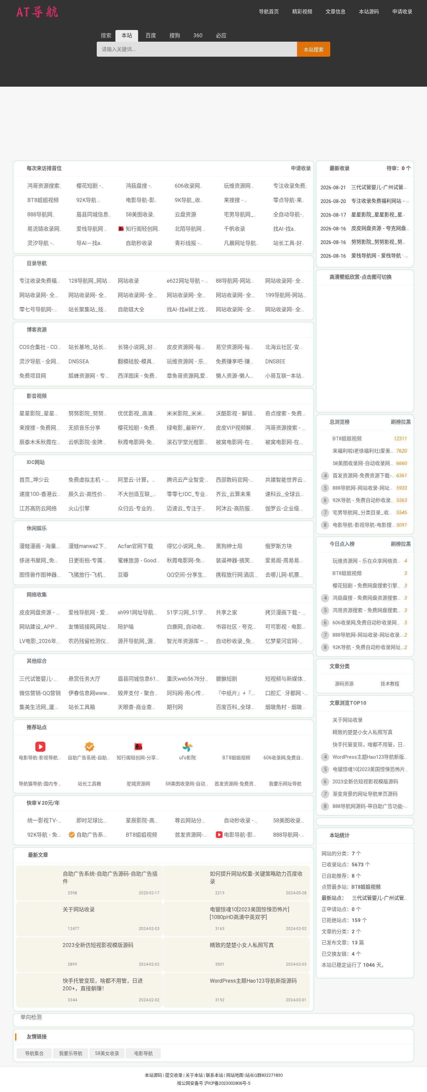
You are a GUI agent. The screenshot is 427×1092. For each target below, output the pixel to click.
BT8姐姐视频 (366, 887)
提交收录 (173, 1075)
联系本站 (214, 1075)
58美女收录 (107, 1053)
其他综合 (37, 661)
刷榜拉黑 (401, 422)
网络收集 (37, 595)
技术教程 (390, 683)
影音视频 (37, 396)
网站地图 (235, 1075)
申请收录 (301, 168)
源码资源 (344, 683)
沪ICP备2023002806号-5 (227, 1083)
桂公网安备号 (190, 1083)
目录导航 (37, 263)
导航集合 (34, 1053)
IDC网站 (36, 462)
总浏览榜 (340, 422)
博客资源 (37, 330)
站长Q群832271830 (264, 1075)
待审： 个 (399, 168)
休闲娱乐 (37, 528)
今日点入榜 (342, 544)
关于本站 (194, 1075)
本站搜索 (314, 49)
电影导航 (143, 1053)
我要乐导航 (70, 1053)
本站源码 (153, 1075)
